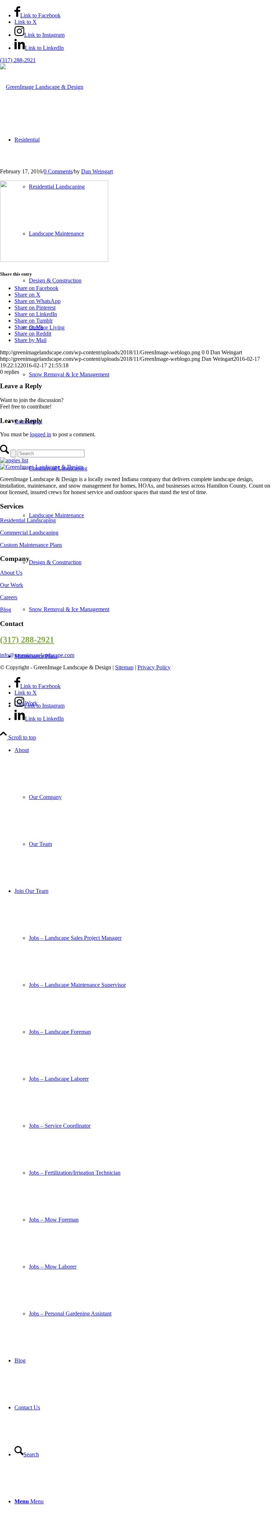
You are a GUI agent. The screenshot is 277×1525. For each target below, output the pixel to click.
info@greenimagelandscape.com (37, 655)
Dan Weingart (97, 171)
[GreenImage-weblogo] (41, 87)
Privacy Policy (154, 667)
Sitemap (124, 667)
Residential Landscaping (28, 520)
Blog (5, 609)
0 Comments (58, 171)
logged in (40, 434)
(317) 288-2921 (18, 60)
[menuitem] (145, 797)
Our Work (11, 585)
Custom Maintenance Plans (31, 545)
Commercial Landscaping (29, 533)
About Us (11, 573)
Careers (8, 597)
